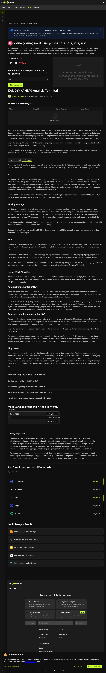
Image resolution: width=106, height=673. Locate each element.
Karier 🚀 (42, 637)
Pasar (29, 8)
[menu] (2, 18)
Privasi (45, 670)
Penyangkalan (53, 670)
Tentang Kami (44, 634)
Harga (10, 23)
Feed (3, 8)
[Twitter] (10, 588)
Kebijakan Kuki (30, 662)
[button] (55, 381)
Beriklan (36, 8)
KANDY (16, 23)
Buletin (9, 8)
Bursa (60, 637)
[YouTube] (15, 588)
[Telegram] (19, 588)
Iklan (41, 648)
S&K (39, 670)
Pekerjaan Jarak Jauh (46, 651)
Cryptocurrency (63, 634)
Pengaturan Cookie (66, 670)
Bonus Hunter (20, 8)
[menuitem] (2, 12)
